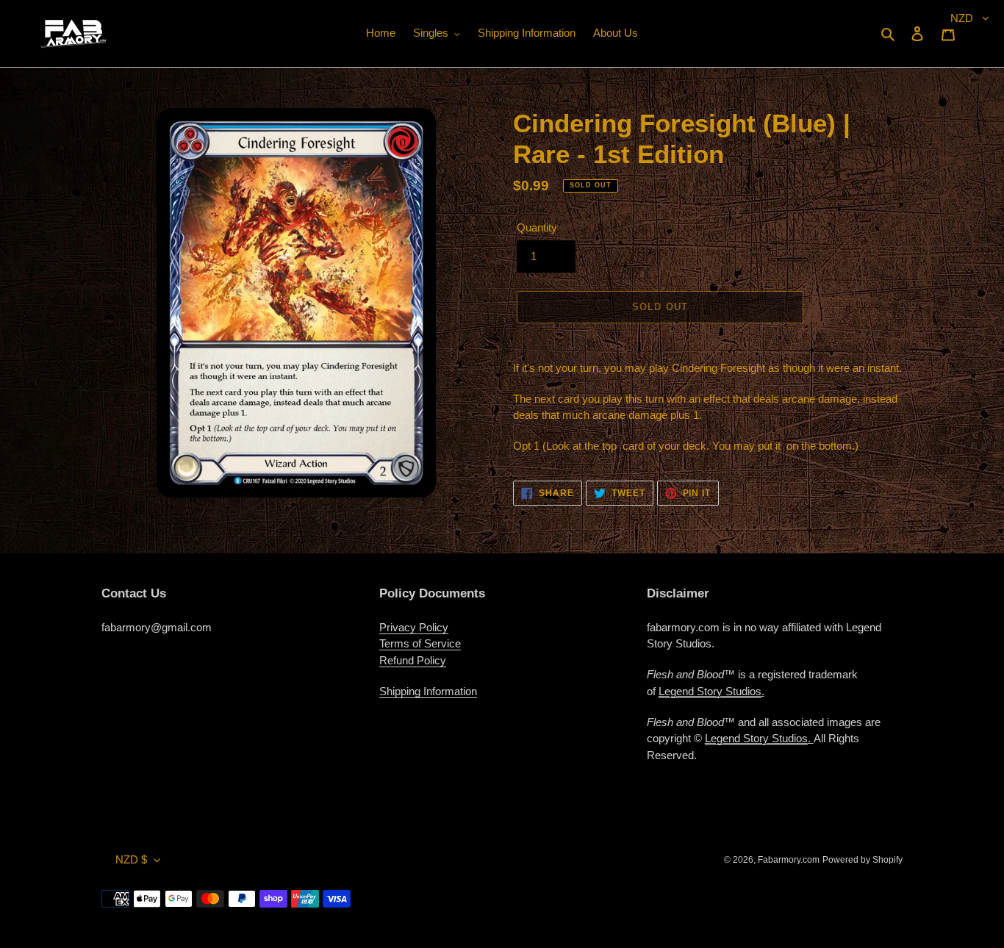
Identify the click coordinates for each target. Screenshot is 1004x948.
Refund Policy (412, 660)
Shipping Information (428, 691)
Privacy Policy (413, 627)
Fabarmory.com (789, 860)
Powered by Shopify (862, 860)
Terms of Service (420, 643)
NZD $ (131, 859)
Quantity (537, 227)
